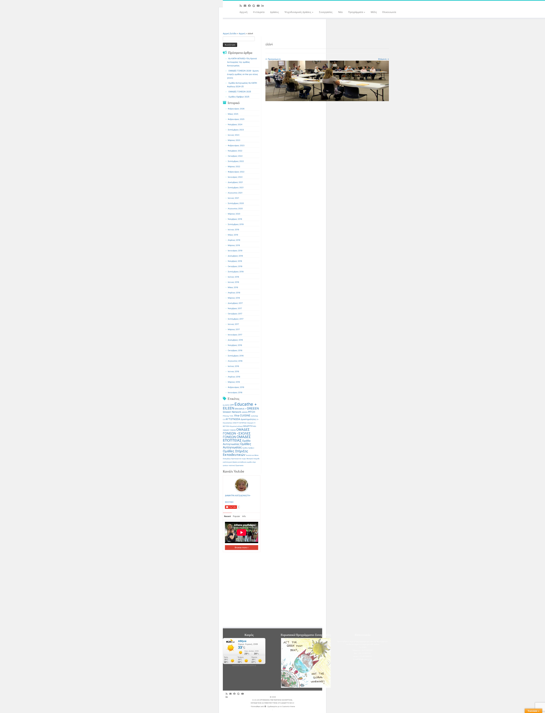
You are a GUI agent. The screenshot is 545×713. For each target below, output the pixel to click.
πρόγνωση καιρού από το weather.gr (244, 665)
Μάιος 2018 (233, 287)
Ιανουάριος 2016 (235, 392)
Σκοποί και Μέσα (252, 455)
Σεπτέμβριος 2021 (236, 187)
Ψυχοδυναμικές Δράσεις (298, 12)
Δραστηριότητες (248, 419)
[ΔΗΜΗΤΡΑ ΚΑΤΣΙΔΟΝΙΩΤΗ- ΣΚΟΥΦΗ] (241, 484)
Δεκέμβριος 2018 (235, 256)
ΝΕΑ (254, 426)
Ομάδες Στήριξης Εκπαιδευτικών (235, 452)
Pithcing (226, 416)
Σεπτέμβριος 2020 (236, 203)
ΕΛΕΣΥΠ (236, 423)
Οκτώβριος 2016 (235, 350)
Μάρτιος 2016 (234, 382)
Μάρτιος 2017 (234, 329)
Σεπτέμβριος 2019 (236, 224)
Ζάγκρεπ (250, 423)
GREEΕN (245, 412)
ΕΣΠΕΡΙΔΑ (243, 423)
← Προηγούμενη (273, 59)
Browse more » (242, 547)
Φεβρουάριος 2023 (236, 145)
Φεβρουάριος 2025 (236, 119)
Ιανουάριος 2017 (235, 334)
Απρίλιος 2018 (234, 292)
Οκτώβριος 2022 (235, 156)
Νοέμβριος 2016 (235, 345)
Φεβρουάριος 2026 (236, 109)
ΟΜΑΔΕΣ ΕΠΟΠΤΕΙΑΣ (237, 438)
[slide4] (327, 80)
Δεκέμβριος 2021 (235, 182)
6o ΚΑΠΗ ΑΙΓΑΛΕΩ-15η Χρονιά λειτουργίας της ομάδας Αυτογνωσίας (242, 62)
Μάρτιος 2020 (234, 214)
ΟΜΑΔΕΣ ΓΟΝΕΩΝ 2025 (239, 91)
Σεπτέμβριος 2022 (236, 161)
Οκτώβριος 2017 (235, 313)
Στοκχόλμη (227, 459)
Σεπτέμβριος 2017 (235, 319)
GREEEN (253, 408)
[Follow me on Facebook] (250, 5)
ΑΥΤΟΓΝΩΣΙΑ (233, 419)
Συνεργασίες (326, 12)
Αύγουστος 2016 (235, 361)
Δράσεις (274, 12)
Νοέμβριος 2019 (235, 219)
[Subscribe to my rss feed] (242, 5)
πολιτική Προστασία (236, 465)
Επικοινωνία (389, 12)
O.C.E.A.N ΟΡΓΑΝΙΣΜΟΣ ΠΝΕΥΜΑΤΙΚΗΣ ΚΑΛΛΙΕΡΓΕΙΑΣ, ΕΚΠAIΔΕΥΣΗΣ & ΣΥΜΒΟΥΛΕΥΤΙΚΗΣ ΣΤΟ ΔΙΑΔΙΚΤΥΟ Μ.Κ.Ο (272, 701)
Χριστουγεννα (236, 459)
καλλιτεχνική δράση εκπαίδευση (235, 462)
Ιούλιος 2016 (233, 366)
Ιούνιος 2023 (233, 135)
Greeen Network (232, 411)
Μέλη (374, 12)
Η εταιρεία (258, 12)
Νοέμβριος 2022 (235, 151)
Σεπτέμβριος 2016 (236, 356)
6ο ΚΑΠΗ (226, 405)
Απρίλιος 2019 (234, 240)
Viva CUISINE (242, 415)
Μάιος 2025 (233, 114)
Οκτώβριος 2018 (235, 266)
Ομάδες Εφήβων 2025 (238, 96)
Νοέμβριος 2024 (235, 124)
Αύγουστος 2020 (235, 208)
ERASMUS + (240, 408)
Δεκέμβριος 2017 (235, 303)
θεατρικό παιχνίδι (253, 459)
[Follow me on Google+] (254, 5)
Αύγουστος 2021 (235, 193)
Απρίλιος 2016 (234, 377)
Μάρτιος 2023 (234, 140)
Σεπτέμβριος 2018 (236, 271)
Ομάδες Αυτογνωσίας (237, 445)
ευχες (244, 459)
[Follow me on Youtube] (259, 5)
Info (244, 516)
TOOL (231, 416)
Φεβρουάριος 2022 (236, 172)
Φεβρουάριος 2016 (236, 387)
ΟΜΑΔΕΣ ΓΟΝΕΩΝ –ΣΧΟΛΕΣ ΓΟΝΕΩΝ (237, 433)
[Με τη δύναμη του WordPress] (265, 706)
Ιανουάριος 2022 (235, 177)
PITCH (251, 411)
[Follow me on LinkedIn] (263, 5)
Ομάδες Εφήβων (248, 448)
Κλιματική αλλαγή (236, 426)
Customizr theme (288, 706)
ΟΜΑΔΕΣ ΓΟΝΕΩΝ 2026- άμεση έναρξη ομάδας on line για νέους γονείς (243, 74)
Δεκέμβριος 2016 (235, 340)
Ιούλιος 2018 (233, 277)
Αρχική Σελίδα (230, 33)
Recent (227, 516)
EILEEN (228, 408)
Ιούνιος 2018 (233, 282)
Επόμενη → (383, 59)
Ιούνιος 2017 (233, 324)
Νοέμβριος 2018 (235, 261)
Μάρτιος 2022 (234, 166)
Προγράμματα (356, 12)
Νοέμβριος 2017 (235, 308)
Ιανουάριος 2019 (235, 250)
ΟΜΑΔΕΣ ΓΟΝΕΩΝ (229, 430)
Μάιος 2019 (233, 235)
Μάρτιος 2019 (234, 245)
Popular (236, 516)
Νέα (340, 12)
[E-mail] (246, 5)
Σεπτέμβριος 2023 (236, 130)
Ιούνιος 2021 (233, 198)
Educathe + (245, 404)
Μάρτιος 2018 (234, 298)
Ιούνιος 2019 (233, 229)
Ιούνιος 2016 (233, 371)
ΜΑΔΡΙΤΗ (247, 426)
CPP (232, 405)
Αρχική (243, 12)
